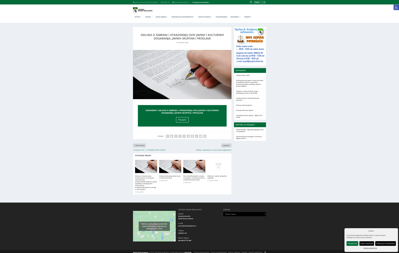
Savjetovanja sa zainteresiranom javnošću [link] (247, 99)
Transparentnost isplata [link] (200, 2)
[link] (396, 7)
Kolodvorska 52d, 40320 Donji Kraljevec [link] (146, 2)
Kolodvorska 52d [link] (184, 216)
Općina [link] (137, 17)
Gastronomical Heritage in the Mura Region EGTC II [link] (249, 137)
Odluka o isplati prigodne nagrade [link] (217, 177)
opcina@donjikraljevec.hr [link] (182, 2)
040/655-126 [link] (166, 2)
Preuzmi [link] (182, 119)
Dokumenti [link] (234, 17)
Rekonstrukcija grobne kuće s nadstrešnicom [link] (169, 177)
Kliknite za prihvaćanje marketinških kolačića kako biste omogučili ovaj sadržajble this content (154, 226)
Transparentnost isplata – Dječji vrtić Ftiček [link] (249, 116)
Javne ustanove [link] (204, 17)
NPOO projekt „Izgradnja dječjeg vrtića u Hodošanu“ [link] (250, 130)
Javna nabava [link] (161, 17)
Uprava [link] (148, 17)
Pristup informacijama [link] (244, 105)
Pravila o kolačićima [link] (370, 248)
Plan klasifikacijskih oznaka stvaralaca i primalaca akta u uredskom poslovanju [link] (194, 178)
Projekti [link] (247, 17)
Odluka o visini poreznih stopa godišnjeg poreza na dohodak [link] (247, 92)
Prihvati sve (352, 244)
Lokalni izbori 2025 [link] (242, 75)
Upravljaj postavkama (385, 244)
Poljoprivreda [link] (221, 17)
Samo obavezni (366, 244)
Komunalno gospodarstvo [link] (182, 17)
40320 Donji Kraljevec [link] (185, 219)
